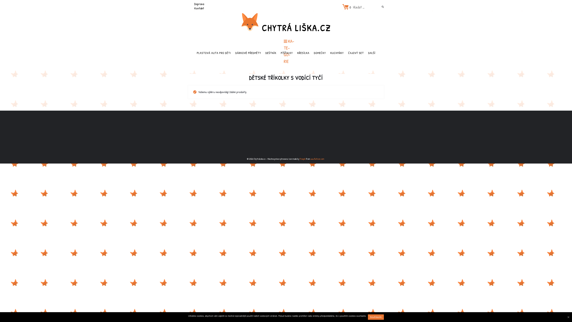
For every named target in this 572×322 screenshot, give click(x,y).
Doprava (199, 4)
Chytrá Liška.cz (296, 28)
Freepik (303, 158)
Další (371, 53)
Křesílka (303, 53)
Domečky (320, 53)
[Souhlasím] (568, 317)
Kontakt (199, 8)
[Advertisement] (286, 134)
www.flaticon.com (317, 158)
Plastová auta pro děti (214, 53)
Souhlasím (376, 317)
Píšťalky (287, 53)
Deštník (270, 53)
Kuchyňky (337, 53)
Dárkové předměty (248, 53)
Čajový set (356, 53)
